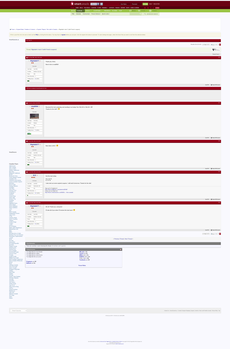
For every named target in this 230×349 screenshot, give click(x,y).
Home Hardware (13, 206)
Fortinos (11, 194)
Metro (10, 232)
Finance (117, 7)
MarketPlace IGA (13, 229)
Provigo (11, 255)
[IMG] (80, 255)
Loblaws (11, 220)
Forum (80, 11)
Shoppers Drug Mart (14, 269)
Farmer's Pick (12, 190)
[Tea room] (145, 8)
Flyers (99, 7)
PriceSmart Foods (14, 252)
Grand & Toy (12, 199)
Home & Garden (134, 7)
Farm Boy (11, 189)
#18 (219, 141)
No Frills (11, 240)
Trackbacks (82, 260)
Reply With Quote (216, 84)
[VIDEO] (81, 256)
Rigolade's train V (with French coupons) (44, 49)
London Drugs (12, 222)
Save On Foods (13, 266)
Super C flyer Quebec (14, 276)
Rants (127, 7)
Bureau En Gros (13, 176)
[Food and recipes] (150, 8)
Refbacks (28, 263)
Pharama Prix (12, 247)
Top (120, 11)
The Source (12, 282)
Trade (155, 11)
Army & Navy (12, 168)
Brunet (11, 174)
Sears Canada (13, 268)
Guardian (11, 200)
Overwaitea (12, 242)
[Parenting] (153, 8)
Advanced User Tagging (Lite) (106, 341)
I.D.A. (10, 209)
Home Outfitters (13, 207)
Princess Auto (12, 253)
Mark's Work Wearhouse (15, 227)
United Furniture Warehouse (13, 290)
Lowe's (11, 225)
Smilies (81, 253)
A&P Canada (12, 167)
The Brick (11, 281)
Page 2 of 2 (206, 44)
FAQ (73, 14)
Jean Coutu (12, 214)
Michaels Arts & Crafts (15, 233)
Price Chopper (13, 250)
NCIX (10, 239)
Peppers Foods (13, 246)
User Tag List (29, 40)
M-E (34, 175)
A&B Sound (12, 166)
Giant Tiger (12, 197)
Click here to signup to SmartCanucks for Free (36, 88)
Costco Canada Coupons (15, 181)
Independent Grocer (14, 213)
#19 (219, 171)
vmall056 (34, 106)
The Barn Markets (14, 278)
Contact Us (166, 310)
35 (35, 78)
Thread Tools (215, 54)
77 (35, 130)
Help (150, 4)
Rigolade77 (34, 61)
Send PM (207, 84)
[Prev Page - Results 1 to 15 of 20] (216, 45)
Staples (11, 273)
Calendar (78, 14)
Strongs (11, 275)
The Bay (11, 279)
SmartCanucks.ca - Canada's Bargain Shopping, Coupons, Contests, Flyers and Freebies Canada (190, 310)
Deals (81, 7)
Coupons (93, 7)
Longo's (11, 223)
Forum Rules (82, 265)
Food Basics (12, 191)
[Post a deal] (157, 8)
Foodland (11, 193)
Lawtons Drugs (13, 217)
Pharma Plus (12, 249)
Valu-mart (11, 292)
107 (35, 193)
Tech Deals (87, 7)
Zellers (11, 298)
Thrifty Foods (12, 283)
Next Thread (128, 239)
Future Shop (12, 196)
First (213, 44)
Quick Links (105, 14)
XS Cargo (11, 295)
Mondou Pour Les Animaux (16, 235)
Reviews (123, 7)
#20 (219, 202)
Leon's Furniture (13, 219)
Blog (73, 11)
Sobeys (11, 270)
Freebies (105, 7)
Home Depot (12, 204)
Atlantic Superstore (14, 170)
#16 (219, 57)
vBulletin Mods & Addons (117, 341)
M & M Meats (12, 226)
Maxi (10, 230)
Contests (111, 7)
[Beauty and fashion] (148, 8)
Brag (134, 11)
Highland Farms (13, 203)
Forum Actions (95, 14)
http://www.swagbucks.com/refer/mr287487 (56, 189)
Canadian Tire (12, 179)
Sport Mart (12, 272)
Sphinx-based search (120, 343)
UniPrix (11, 288)
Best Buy (11, 171)
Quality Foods (12, 256)
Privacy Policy (215, 310)
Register (156, 4)
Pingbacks (29, 261)
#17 (219, 102)
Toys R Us (12, 285)
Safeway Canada (13, 265)
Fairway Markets (13, 186)
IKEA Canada (12, 212)
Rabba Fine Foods (14, 258)
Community (86, 14)
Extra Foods (12, 184)
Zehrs (10, 296)
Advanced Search (152, 14)
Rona (10, 263)
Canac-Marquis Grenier (15, 177)
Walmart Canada (13, 293)
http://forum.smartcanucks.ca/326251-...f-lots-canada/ (59, 192)
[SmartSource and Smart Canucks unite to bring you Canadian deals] (16, 156)
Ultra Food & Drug (14, 286)
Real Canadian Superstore (16, 259)
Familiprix (11, 187)
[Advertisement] (59, 95)
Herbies (11, 202)
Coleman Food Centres (15, 180)
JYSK (10, 216)
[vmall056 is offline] (34, 116)
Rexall (10, 262)
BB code (81, 251)
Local (144, 11)
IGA (10, 210)
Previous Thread (119, 239)
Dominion (11, 183)
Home (77, 7)
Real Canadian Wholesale (15, 260)
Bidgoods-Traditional (14, 173)
